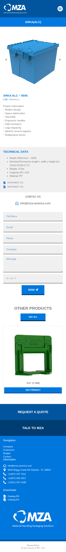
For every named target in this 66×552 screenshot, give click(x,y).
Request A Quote (33, 412)
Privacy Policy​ (33, 545)
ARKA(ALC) (14, 99)
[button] (60, 8)
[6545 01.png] (33, 59)
